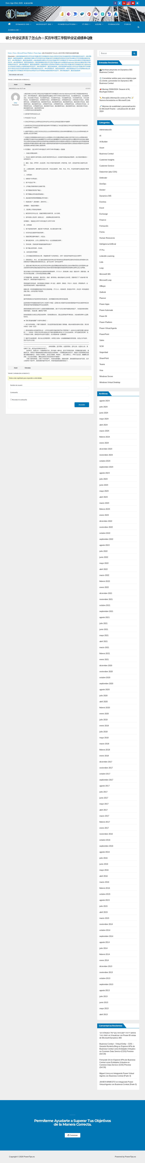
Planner (102, 298)
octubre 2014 (104, 930)
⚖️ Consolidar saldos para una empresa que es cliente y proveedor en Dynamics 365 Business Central (117, 80)
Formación (114, 24)
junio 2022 (103, 557)
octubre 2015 (104, 894)
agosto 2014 (104, 942)
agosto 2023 (104, 473)
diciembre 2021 (105, 593)
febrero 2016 (104, 888)
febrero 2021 (104, 653)
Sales (101, 340)
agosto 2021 (104, 617)
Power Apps (37, 53)
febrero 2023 (104, 509)
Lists (101, 262)
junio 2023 (103, 485)
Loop (101, 268)
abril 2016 (103, 876)
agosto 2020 (104, 690)
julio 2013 (103, 996)
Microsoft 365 (44, 24)
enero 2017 (104, 828)
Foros (127, 24)
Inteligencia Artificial (107, 244)
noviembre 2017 (106, 768)
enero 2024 (104, 443)
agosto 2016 (104, 852)
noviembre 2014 (106, 924)
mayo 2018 (104, 738)
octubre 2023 (104, 461)
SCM (101, 346)
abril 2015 (103, 912)
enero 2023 (104, 515)
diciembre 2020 (105, 665)
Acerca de (13, 30)
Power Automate (106, 310)
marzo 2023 (104, 503)
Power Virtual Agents (108, 328)
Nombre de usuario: (16, 385)
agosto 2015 (104, 900)
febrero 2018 (104, 750)
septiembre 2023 (106, 467)
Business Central (106, 154)
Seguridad (103, 352)
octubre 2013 (104, 978)
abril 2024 (103, 425)
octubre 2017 (104, 774)
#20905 (88, 88)
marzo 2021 (104, 647)
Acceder (82, 405)
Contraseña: (14, 392)
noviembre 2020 (106, 671)
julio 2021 (103, 623)
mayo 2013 (104, 1008)
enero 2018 (104, 756)
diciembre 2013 (105, 966)
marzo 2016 (104, 882)
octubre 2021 (104, 605)
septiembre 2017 (106, 780)
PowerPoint (104, 334)
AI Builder (103, 142)
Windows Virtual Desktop (109, 382)
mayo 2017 (104, 804)
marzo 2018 (104, 744)
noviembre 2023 (106, 455)
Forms (102, 232)
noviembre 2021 (106, 599)
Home (10, 53)
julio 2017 (103, 792)
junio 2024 (103, 413)
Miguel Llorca (105, 1073)
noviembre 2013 (106, 972)
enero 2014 (104, 960)
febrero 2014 (104, 954)
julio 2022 (103, 551)
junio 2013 (103, 1002)
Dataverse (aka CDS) (108, 172)
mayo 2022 (104, 563)
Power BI (103, 316)
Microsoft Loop (105, 280)
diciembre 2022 (105, 521)
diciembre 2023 (105, 449)
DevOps (102, 184)
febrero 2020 (104, 708)
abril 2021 (103, 641)
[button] (138, 27)
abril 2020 (103, 702)
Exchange (103, 214)
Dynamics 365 (23, 24)
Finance (102, 220)
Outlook (102, 292)
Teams (102, 364)
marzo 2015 (104, 918)
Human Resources (107, 238)
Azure (98, 24)
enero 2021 (104, 659)
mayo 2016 (104, 870)
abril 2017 (103, 810)
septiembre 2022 (106, 539)
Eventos (102, 202)
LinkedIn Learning (106, 256)
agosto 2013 (104, 990)
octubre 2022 (104, 533)
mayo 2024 (104, 419)
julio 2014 (103, 948)
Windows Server (106, 376)
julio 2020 (103, 696)
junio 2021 (103, 629)
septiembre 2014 (106, 936)
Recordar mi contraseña (19, 400)
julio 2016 (103, 858)
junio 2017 (103, 798)
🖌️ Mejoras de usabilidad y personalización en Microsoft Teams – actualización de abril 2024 (117, 108)
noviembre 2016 (106, 834)
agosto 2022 (104, 545)
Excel (101, 208)
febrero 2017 (104, 822)
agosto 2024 (104, 401)
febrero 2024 (104, 437)
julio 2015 (103, 906)
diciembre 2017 (105, 762)
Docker (102, 190)
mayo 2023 (104, 491)
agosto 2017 (104, 786)
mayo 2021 (104, 635)
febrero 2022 (104, 581)
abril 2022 (103, 569)
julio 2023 (103, 479)
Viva (101, 370)
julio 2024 (103, 407)
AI (100, 136)
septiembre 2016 (106, 846)
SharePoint (104, 358)
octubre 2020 (104, 678)
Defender (103, 178)
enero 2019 (104, 726)
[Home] (9, 24)
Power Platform (67, 24)
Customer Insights (106, 160)
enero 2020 (104, 714)
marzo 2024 (104, 431)
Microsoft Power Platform (25, 53)
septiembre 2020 (106, 684)
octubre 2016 (104, 840)
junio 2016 (103, 864)
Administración (105, 130)
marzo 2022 (104, 575)
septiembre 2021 (106, 611)
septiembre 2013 (106, 984)
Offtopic (102, 286)
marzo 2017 (104, 816)
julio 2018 (103, 732)
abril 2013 (103, 1014)
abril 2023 (103, 497)
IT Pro (85, 24)
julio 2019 (103, 720)
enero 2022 (104, 587)
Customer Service (106, 166)
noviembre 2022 (106, 527)
